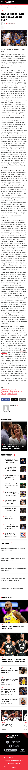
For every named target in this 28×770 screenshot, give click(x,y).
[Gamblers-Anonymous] (22, 750)
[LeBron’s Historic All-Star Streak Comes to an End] (14, 611)
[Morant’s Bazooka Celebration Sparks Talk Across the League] (23, 526)
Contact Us (7, 760)
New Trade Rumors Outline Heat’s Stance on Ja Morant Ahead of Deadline (8, 691)
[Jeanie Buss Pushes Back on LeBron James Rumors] (14, 436)
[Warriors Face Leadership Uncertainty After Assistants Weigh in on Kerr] (23, 477)
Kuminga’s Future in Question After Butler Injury (11, 510)
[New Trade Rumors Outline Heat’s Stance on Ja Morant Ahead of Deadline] (23, 691)
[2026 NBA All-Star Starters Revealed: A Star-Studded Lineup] (23, 535)
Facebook (6, 399)
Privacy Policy (21, 757)
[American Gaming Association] (17, 742)
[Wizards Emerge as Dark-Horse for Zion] (23, 518)
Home (2, 5)
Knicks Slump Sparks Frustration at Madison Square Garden (11, 502)
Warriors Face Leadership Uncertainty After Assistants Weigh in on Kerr (12, 477)
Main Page (13, 389)
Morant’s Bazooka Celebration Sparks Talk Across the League (11, 526)
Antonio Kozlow (9, 444)
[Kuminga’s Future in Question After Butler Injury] (23, 510)
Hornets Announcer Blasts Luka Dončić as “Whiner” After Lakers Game (9, 680)
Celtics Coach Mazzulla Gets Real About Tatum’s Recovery (11, 485)
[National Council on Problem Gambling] (14, 746)
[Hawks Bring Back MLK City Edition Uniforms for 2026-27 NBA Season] (14, 644)
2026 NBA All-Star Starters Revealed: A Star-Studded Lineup (10, 534)
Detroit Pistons (5, 389)
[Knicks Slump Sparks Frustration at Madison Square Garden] (23, 502)
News (6, 5)
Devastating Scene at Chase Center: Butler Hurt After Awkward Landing (12, 493)
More (23, 399)
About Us (6, 757)
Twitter (15, 399)
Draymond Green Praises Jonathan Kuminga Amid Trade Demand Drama (9, 670)
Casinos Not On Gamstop (17, 760)
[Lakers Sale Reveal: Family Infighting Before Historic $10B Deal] (23, 461)
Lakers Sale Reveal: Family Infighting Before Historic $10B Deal (11, 460)
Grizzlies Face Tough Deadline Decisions (12, 588)
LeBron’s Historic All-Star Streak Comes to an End (12, 627)
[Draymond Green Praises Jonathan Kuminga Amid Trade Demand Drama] (23, 670)
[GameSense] (11, 750)
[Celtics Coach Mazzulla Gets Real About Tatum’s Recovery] (23, 485)
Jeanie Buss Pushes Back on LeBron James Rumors (13, 448)
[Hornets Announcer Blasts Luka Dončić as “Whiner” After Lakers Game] (23, 681)
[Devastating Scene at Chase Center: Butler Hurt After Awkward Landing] (23, 494)
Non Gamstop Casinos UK (14, 763)
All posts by (5, 411)
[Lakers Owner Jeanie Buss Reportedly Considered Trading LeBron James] (23, 469)
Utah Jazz (4, 393)
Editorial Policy (12, 757)
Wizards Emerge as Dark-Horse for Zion (12, 517)
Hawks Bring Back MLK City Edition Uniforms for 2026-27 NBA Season (13, 660)
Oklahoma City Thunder (7, 391)
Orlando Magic (17, 391)
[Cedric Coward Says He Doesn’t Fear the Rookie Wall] (23, 701)
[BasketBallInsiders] (10, 2)
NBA (9, 5)
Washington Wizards (12, 393)
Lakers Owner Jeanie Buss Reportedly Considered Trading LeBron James (10, 469)
